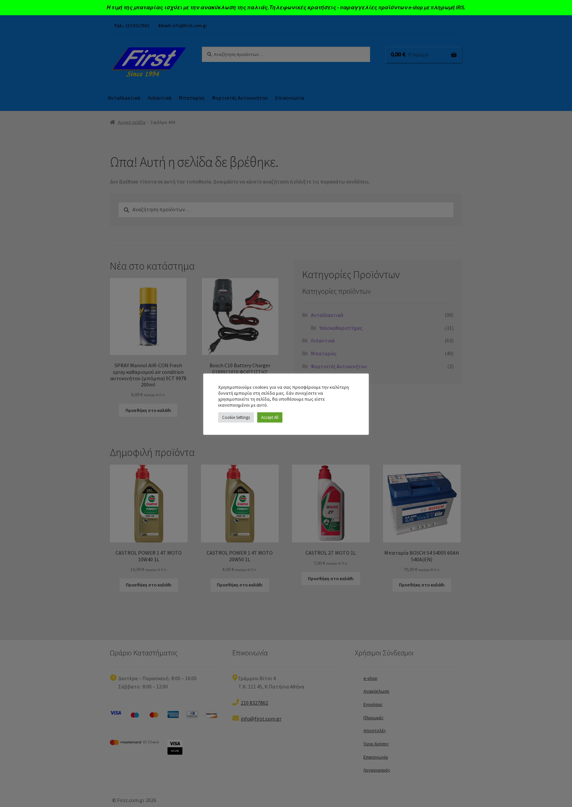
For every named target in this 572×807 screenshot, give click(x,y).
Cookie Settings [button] (236, 417)
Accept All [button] (269, 417)
